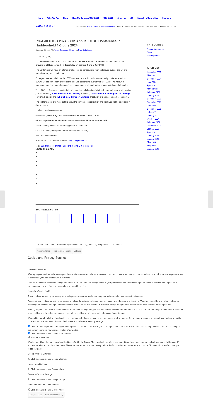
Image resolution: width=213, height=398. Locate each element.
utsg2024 (89, 146)
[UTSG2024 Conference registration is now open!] (113, 218)
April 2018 (151, 132)
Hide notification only (62, 250)
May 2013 (151, 145)
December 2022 (154, 108)
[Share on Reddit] (39, 178)
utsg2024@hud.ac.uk (77, 140)
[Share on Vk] (39, 174)
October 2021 (153, 118)
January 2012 (153, 148)
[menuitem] (40, 18)
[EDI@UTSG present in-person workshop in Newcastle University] (53, 218)
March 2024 (152, 88)
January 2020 (153, 128)
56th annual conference (51, 146)
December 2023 (154, 98)
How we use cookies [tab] (37, 269)
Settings (77, 250)
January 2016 (153, 135)
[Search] (175, 26)
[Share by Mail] (39, 183)
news (76, 146)
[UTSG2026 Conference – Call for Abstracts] (101, 218)
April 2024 (151, 85)
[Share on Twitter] (39, 156)
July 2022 (151, 112)
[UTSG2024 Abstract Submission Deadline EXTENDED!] (89, 218)
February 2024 (153, 91)
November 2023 (154, 102)
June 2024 (151, 81)
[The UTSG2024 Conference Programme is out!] (77, 218)
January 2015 (153, 138)
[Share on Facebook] (39, 152)
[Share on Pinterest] (39, 161)
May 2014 (151, 142)
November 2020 (154, 125)
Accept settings (43, 250)
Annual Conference (61, 50)
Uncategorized (153, 55)
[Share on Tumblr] (39, 170)
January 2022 (153, 115)
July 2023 (151, 105)
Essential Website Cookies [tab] (40, 290)
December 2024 (154, 78)
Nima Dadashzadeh (85, 50)
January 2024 (153, 95)
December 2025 (154, 71)
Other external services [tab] (38, 336)
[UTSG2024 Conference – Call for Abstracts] (41, 218)
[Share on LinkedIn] (39, 165)
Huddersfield (67, 146)
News (71, 50)
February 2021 (153, 122)
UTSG (81, 146)
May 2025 (151, 75)
